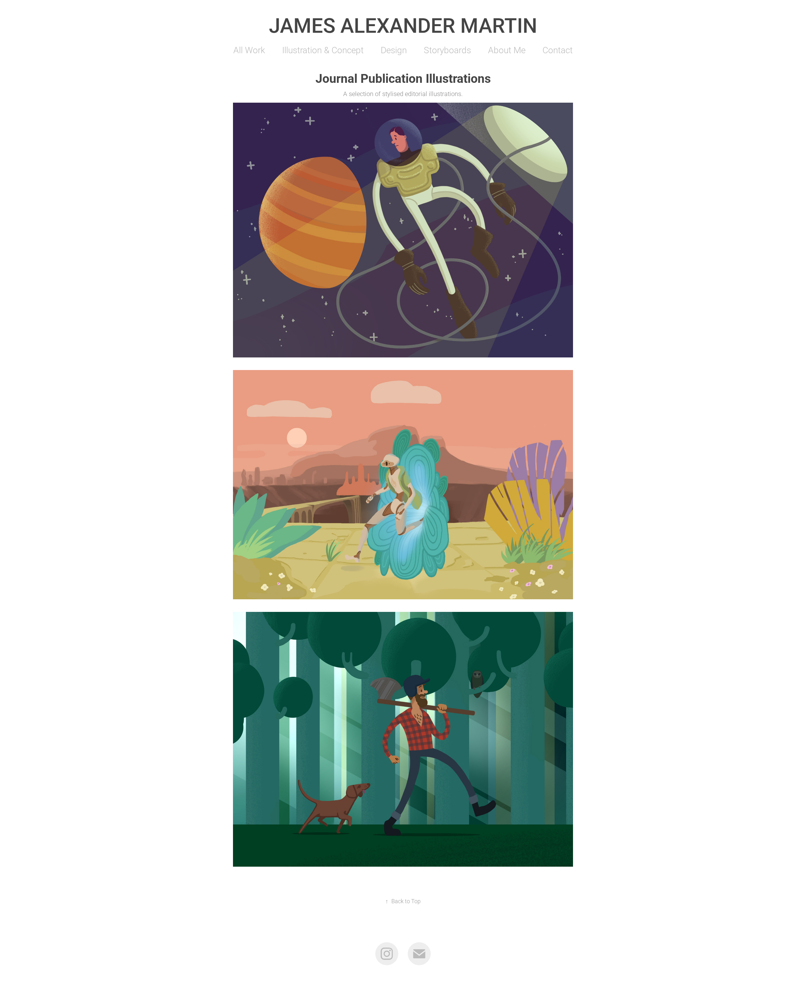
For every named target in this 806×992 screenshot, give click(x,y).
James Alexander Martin (403, 24)
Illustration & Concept (323, 50)
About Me (506, 50)
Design (394, 50)
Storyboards (447, 50)
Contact (557, 50)
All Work (249, 50)
